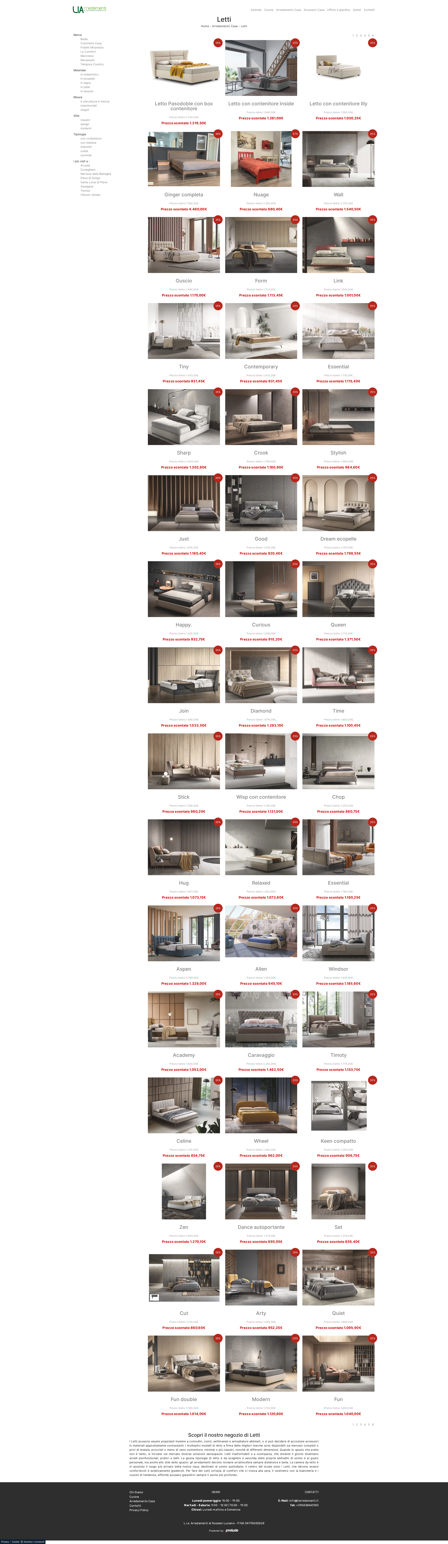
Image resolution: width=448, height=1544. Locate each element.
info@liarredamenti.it (303, 1500)
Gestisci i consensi (34, 1541)
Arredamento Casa (288, 10)
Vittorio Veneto (90, 195)
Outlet (357, 10)
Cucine (268, 10)
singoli (84, 109)
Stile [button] (76, 115)
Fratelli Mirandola (91, 47)
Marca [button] (78, 35)
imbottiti (86, 147)
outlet (84, 151)
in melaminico (89, 74)
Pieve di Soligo (90, 178)
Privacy (5, 1541)
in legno (85, 83)
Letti (244, 26)
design (84, 124)
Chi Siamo (136, 1492)
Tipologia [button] (80, 134)
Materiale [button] (80, 70)
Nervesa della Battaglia (95, 174)
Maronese (86, 56)
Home (205, 26)
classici (85, 120)
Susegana (86, 186)
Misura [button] (78, 97)
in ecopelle (87, 78)
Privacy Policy (139, 1510)
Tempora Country (92, 64)
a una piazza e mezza (94, 101)
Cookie (15, 1541)
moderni (85, 128)
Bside (84, 39)
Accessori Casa (314, 10)
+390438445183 (307, 1505)
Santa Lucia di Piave (93, 182)
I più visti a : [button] (81, 161)
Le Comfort (88, 51)
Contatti (369, 10)
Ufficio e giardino (338, 10)
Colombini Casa (91, 43)
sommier (86, 155)
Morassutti (87, 60)
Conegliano (88, 169)
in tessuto (86, 91)
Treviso (85, 190)
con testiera (88, 142)
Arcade (85, 165)
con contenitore (91, 138)
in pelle (85, 87)
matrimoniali (88, 105)
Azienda (256, 10)
